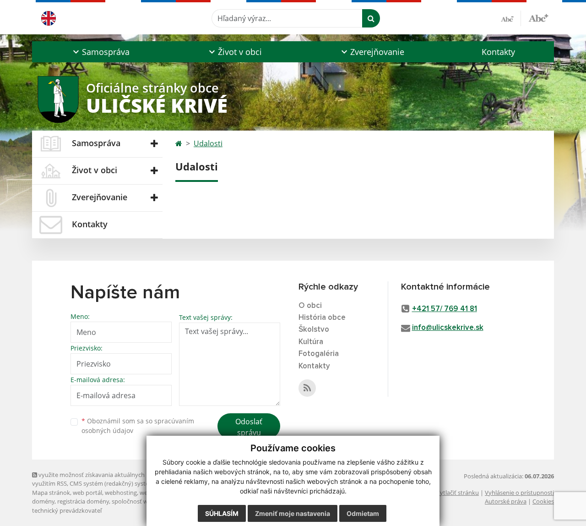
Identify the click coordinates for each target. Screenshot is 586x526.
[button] (100, 51)
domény (43, 501)
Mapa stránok (51, 492)
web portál (87, 492)
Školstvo (313, 330)
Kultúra (310, 342)
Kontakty (498, 51)
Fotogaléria (318, 354)
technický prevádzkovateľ (67, 510)
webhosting (121, 492)
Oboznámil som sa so (137, 425)
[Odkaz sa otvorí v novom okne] (307, 388)
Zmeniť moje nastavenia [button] (292, 513)
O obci (310, 306)
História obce (322, 318)
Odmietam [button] (363, 513)
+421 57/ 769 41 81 (444, 309)
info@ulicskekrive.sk (447, 328)
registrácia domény (83, 501)
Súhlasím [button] (222, 513)
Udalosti (208, 143)
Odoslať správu (248, 427)
